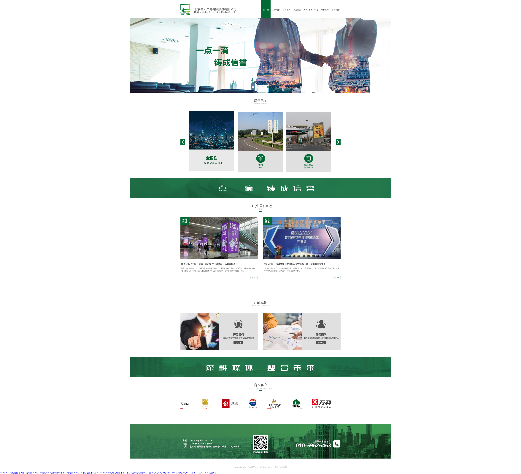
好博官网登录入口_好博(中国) (112, 473)
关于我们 (276, 10)
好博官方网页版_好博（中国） (13, 473)
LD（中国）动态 (311, 10)
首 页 (266, 10)
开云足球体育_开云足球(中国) (52, 473)
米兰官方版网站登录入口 (137, 473)
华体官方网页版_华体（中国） (184, 473)
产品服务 (297, 10)
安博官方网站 (33, 473)
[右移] (338, 142)
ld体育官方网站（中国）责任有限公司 (83, 473)
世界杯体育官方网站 (207, 473)
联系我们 (336, 10)
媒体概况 (286, 10)
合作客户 (325, 10)
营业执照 (283, 467)
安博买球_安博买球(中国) (159, 473)
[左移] (182, 142)
